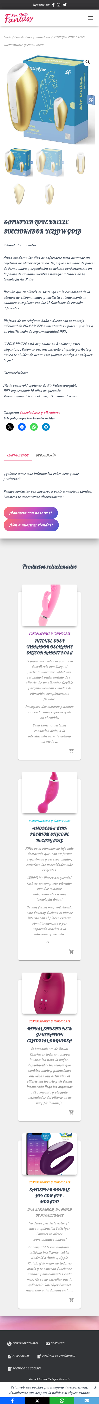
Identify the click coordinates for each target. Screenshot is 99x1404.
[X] (37, 1400)
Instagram (58, 5)
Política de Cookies (27, 1368)
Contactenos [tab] (18, 455)
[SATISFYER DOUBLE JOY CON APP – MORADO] (49, 1154)
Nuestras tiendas (25, 1343)
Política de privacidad (58, 1355)
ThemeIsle (64, 1379)
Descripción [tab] (46, 455)
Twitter (65, 5)
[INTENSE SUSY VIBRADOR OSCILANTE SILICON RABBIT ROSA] (49, 605)
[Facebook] (12, 1400)
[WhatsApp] (62, 1400)
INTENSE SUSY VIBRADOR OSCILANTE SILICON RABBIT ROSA (49, 647)
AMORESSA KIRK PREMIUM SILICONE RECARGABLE (49, 834)
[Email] (86, 1400)
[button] (87, 62)
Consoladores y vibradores (32, 37)
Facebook (53, 5)
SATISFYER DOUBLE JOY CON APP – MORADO (49, 1196)
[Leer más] (71, 751)
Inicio (7, 37)
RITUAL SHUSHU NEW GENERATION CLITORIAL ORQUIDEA (49, 1035)
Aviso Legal (21, 1355)
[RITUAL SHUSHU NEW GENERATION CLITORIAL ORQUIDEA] (49, 993)
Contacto (57, 1343)
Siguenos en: (41, 4)
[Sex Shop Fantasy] (21, 18)
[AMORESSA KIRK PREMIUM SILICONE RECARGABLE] (49, 792)
